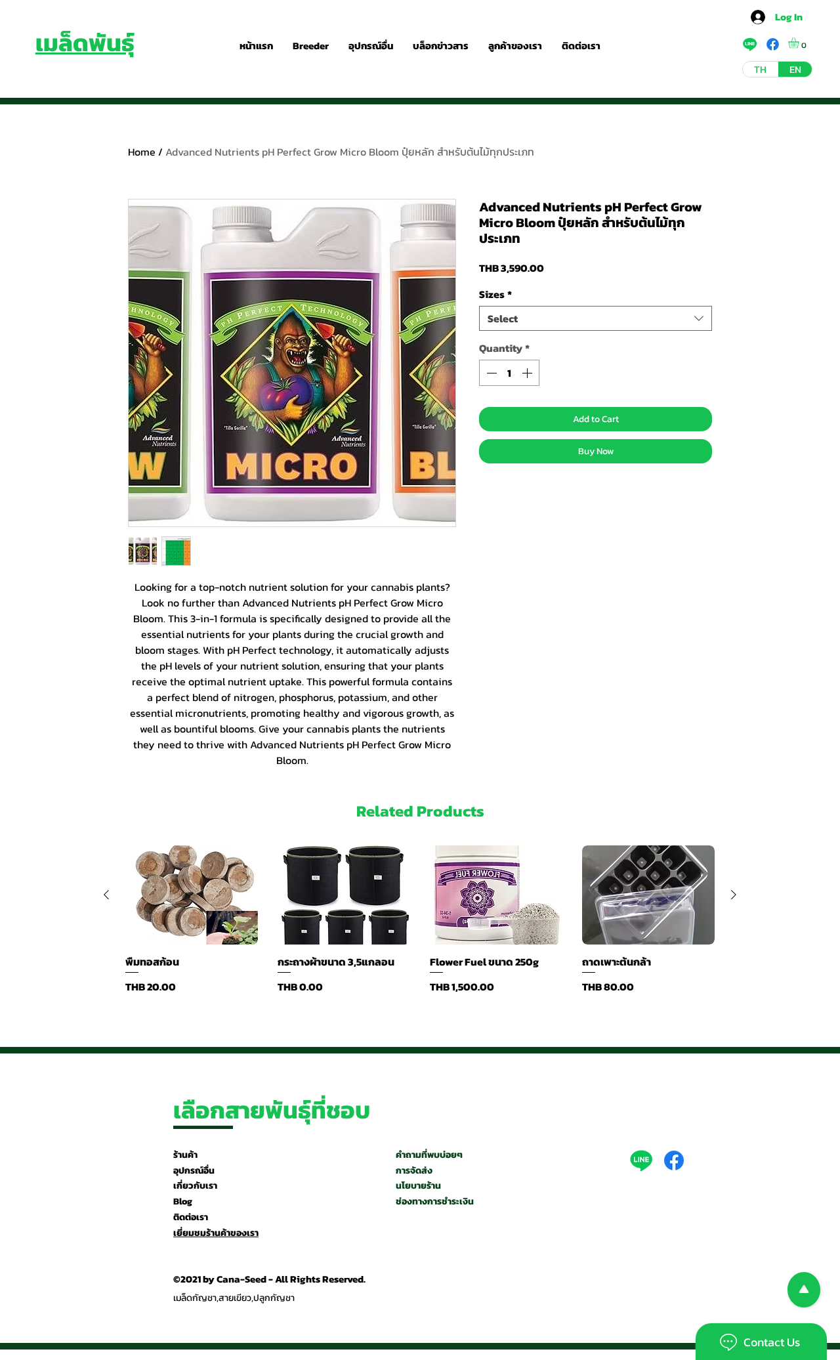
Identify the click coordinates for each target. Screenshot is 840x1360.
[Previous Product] (106, 895)
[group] (420, 920)
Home (142, 151)
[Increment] (528, 372)
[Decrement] (490, 372)
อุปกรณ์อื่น (194, 1171)
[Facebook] (674, 1160)
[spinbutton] (509, 372)
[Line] (641, 1160)
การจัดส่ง (414, 1171)
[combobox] (595, 318)
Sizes (495, 294)
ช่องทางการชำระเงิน (435, 1201)
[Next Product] (734, 895)
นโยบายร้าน (418, 1186)
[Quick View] (191, 895)
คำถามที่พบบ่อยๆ (429, 1155)
